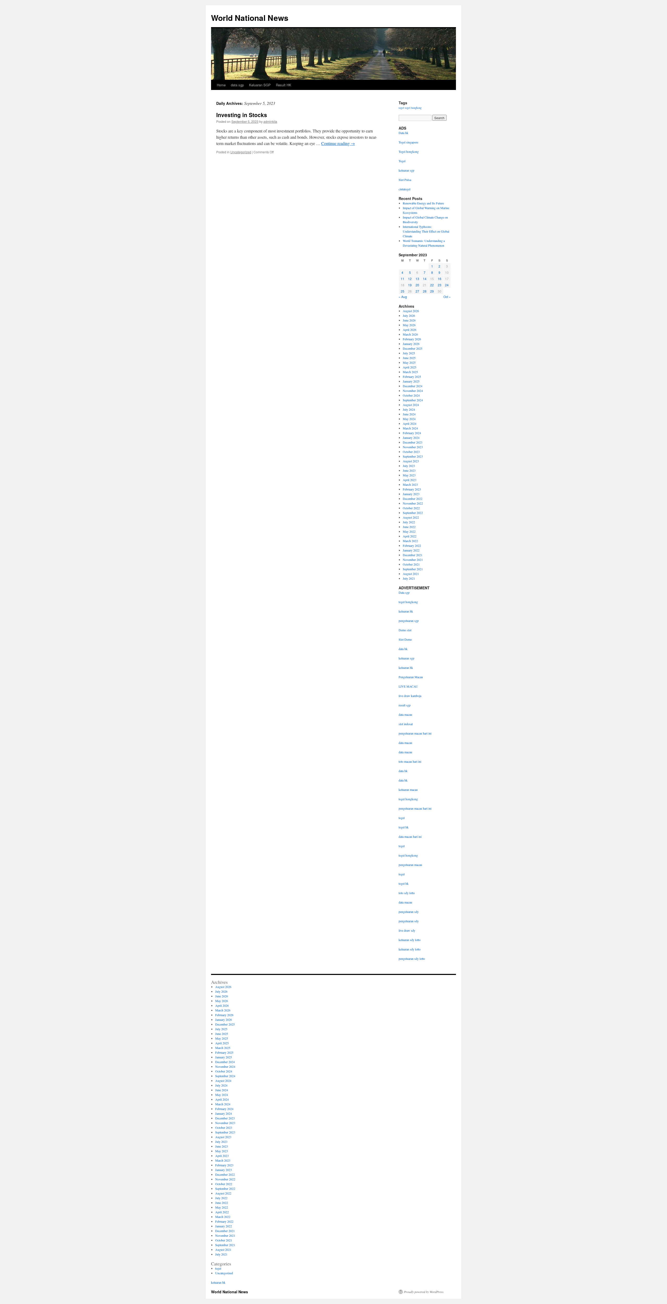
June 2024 (409, 414)
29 (432, 291)
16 (439, 278)
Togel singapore (408, 142)
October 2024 (411, 395)
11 (402, 278)
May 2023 (409, 475)
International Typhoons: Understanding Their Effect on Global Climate (426, 231)
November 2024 (413, 391)
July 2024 (409, 409)
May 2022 (409, 531)
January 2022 (411, 550)
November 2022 (413, 503)
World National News (249, 17)
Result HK (283, 84)
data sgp (237, 84)
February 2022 (412, 545)
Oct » (447, 296)
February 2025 (412, 376)
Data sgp (404, 592)
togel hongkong (413, 108)
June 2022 (409, 527)
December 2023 (412, 442)
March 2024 (410, 428)
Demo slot (405, 630)
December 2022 (412, 498)
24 (447, 285)
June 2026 (409, 320)
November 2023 (413, 447)
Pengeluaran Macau (411, 677)
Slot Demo (405, 639)
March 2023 (410, 484)
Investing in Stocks (241, 115)
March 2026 (410, 334)
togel (401, 108)
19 (410, 285)
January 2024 (411, 437)
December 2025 (412, 348)
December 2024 (412, 386)
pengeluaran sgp (409, 620)
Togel (402, 161)
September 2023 (413, 456)
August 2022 (411, 517)
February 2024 (412, 433)
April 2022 (409, 536)
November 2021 (413, 559)
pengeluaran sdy (409, 911)
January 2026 (411, 344)
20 (417, 285)
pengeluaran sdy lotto (412, 958)
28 (425, 291)
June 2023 (409, 470)
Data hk (403, 133)
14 (425, 278)
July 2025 (409, 353)
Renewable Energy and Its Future (423, 203)
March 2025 (410, 372)
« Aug (403, 296)
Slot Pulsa (405, 180)
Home (221, 84)
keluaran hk (406, 611)
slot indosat (406, 724)
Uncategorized (240, 152)
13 (417, 278)
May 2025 (409, 362)
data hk (403, 649)
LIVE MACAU (408, 686)
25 (402, 291)
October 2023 (411, 452)
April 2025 (409, 367)
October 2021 (411, 564)
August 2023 (411, 461)
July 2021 (409, 578)
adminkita (270, 121)
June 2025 (409, 358)
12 (410, 278)
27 (417, 291)
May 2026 (409, 325)
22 (432, 285)
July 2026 (409, 315)
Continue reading (338, 143)
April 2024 (409, 423)
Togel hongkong (409, 151)
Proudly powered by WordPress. (424, 1292)
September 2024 (413, 400)
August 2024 (411, 405)
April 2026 (409, 329)
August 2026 (411, 311)
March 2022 (410, 541)
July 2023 (409, 466)
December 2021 (412, 555)
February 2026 (412, 339)
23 (439, 285)
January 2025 (411, 381)
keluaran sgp (406, 658)
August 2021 (411, 574)
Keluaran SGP (260, 84)
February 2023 (412, 489)
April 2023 (409, 480)
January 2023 (411, 494)
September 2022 (413, 513)
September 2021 (413, 569)
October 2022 (411, 508)
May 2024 (409, 419)
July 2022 (409, 522)
